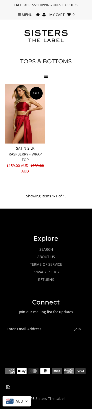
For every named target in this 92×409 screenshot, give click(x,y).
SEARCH (46, 249)
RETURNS (46, 279)
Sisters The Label (50, 398)
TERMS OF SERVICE (46, 264)
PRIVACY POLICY (46, 272)
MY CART (62, 14)
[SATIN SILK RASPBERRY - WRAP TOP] (25, 114)
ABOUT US (46, 256)
